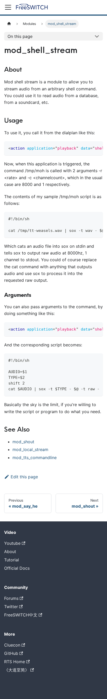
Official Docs (17, 568)
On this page (20, 36)
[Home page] (9, 24)
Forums (11, 598)
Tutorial (11, 559)
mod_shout (23, 441)
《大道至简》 (16, 670)
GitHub (11, 653)
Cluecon (12, 645)
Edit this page (24, 476)
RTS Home (14, 661)
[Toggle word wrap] (87, 147)
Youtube (12, 543)
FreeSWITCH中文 (20, 614)
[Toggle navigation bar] (8, 7)
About (10, 551)
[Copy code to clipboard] (96, 147)
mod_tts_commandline (34, 457)
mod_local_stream (30, 449)
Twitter (11, 606)
